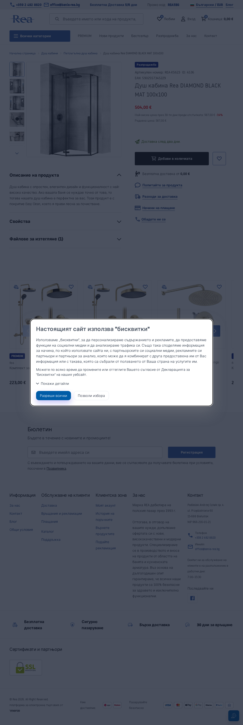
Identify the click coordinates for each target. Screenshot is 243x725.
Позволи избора (91, 395)
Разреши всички (53, 395)
